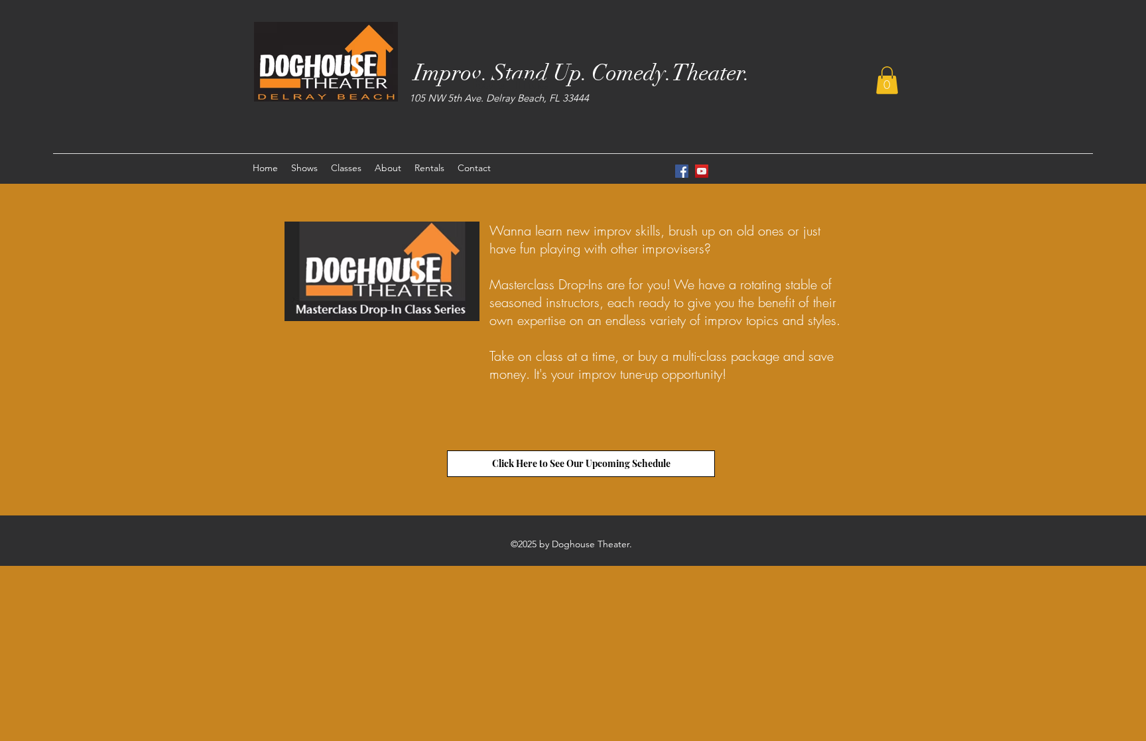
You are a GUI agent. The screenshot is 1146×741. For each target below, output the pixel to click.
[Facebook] (681, 171)
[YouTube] (701, 171)
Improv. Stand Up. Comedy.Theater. (582, 73)
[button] (887, 80)
